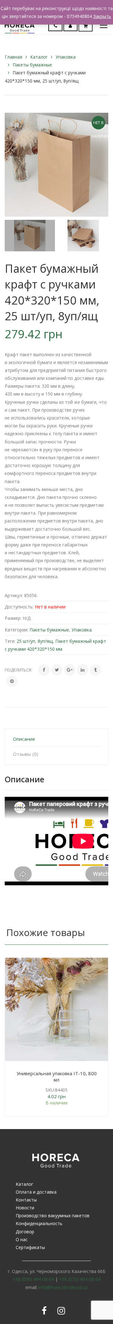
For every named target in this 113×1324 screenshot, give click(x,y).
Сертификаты (30, 1247)
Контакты (26, 1200)
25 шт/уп (26, 641)
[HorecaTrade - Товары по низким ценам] (20, 25)
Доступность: (19, 607)
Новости (25, 1208)
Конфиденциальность (39, 1223)
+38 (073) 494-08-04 (79, 1279)
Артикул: (14, 595)
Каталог (39, 57)
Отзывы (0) (25, 754)
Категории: (16, 630)
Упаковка (66, 57)
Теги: (10, 641)
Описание (24, 739)
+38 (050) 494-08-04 (33, 1279)
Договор (25, 1232)
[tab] (56, 739)
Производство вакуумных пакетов (52, 1215)
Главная (13, 57)
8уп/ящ (45, 641)
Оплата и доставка (36, 1192)
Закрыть (102, 16)
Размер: (13, 618)
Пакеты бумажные (32, 65)
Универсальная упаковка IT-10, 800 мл (57, 1076)
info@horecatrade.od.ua (63, 1287)
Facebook (44, 1311)
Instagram (61, 1311)
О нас (22, 1239)
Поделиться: (18, 670)
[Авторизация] (70, 26)
